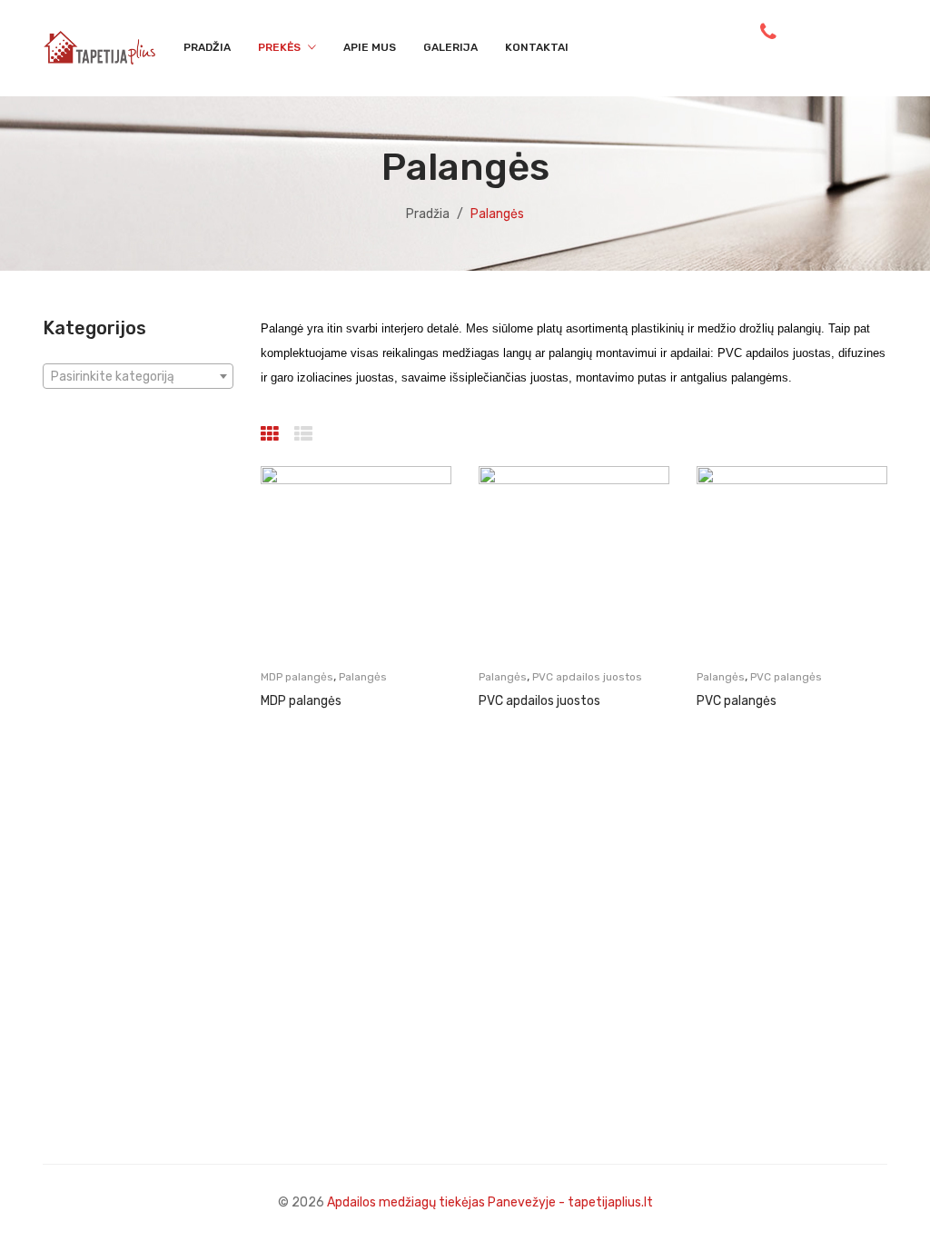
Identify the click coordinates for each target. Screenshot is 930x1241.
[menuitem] (207, 48)
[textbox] (138, 377)
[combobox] (138, 376)
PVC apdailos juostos (587, 676)
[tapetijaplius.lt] (99, 47)
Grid (272, 434)
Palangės (363, 676)
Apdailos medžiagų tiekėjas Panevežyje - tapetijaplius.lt (490, 1202)
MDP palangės (297, 676)
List (305, 434)
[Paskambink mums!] (768, 31)
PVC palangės (786, 676)
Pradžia (428, 214)
